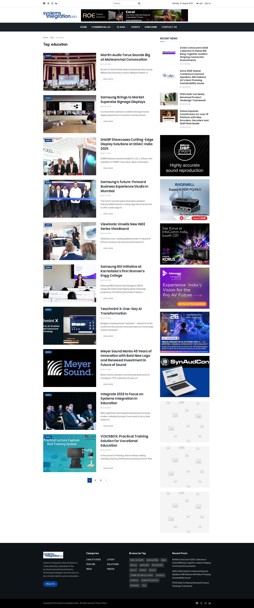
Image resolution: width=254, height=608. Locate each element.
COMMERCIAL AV (101, 27)
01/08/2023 (106, 408)
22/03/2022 (106, 450)
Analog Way (152, 560)
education (60, 37)
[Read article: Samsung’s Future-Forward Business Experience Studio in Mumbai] (69, 199)
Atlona (134, 565)
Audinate (144, 565)
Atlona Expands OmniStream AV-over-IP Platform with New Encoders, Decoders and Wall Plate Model (194, 117)
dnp (144, 585)
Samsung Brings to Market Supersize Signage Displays (123, 99)
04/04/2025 (106, 233)
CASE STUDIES (93, 559)
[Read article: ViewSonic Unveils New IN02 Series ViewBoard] (69, 241)
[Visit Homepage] (60, 15)
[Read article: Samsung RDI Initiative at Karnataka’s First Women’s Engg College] (69, 283)
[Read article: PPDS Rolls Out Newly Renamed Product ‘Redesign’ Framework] (169, 99)
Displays (134, 585)
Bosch (152, 570)
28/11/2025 (106, 153)
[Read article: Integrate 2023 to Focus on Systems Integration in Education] (69, 411)
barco (133, 570)
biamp (143, 570)
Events (135, 27)
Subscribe (151, 27)
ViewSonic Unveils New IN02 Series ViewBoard (123, 226)
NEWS (48, 56)
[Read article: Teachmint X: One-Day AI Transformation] (69, 326)
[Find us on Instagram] (52, 3)
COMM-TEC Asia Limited (141, 575)
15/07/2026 (106, 64)
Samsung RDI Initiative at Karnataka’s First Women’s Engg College (123, 271)
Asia (164, 560)
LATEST (111, 559)
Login (200, 3)
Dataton (134, 580)
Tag (51, 37)
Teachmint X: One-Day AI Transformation (121, 311)
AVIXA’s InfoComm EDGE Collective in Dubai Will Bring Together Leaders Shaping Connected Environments (194, 54)
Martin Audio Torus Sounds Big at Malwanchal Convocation (125, 57)
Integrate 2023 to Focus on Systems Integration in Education (122, 399)
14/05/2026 (106, 106)
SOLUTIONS (113, 564)
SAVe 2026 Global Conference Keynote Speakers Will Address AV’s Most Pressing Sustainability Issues (193, 77)
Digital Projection (150, 580)
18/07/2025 (106, 195)
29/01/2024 (106, 369)
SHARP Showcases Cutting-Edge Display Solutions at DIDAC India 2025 (127, 144)
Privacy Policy (101, 603)
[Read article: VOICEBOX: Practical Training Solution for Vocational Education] (69, 453)
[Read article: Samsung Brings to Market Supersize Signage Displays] (69, 114)
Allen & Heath (137, 560)
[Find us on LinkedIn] (56, 3)
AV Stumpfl (157, 565)
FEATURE (90, 564)
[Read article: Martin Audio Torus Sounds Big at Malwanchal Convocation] (69, 72)
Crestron (160, 575)
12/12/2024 (106, 318)
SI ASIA (121, 27)
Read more (109, 79)
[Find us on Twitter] (48, 3)
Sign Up (208, 3)
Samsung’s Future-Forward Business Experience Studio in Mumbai (124, 186)
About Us (50, 583)
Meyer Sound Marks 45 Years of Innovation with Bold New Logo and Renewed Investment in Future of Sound (126, 358)
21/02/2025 (106, 280)
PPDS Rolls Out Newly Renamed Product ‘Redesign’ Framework (193, 97)
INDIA (89, 569)
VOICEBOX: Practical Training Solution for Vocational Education (124, 441)
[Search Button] (139, 3)
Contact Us (169, 27)
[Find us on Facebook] (44, 3)
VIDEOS (110, 569)
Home (83, 27)
